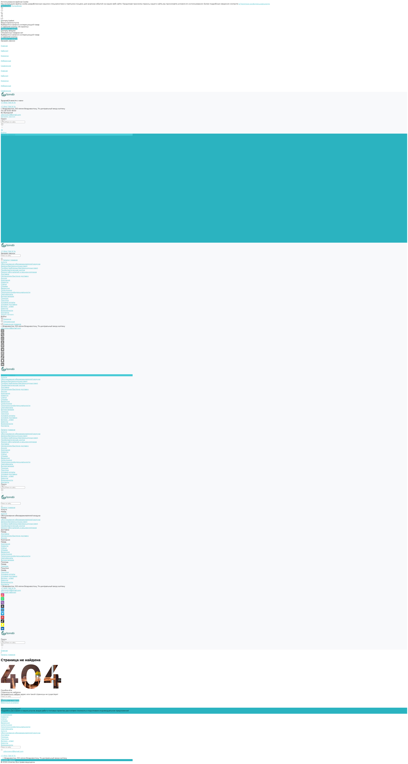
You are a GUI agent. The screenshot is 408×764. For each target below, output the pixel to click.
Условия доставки (9, 177)
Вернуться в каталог (10, 703)
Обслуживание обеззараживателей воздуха (20, 139)
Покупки (5, 173)
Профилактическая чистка (13, 145)
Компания (5, 209)
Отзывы (4, 159)
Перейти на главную (10, 701)
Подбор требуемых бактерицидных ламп (19, 143)
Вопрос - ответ (7, 179)
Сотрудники (6, 163)
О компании (6, 715)
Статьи (4, 157)
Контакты (5, 242)
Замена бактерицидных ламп (14, 141)
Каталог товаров (8, 189)
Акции (4, 207)
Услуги (4, 191)
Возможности (7, 183)
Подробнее (16, 6)
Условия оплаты (8, 175)
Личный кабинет (8, 592)
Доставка (5, 147)
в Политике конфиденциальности (254, 4)
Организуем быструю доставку (15, 149)
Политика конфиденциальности (15, 165)
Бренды (4, 181)
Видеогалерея (7, 225)
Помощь (4, 228)
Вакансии (5, 161)
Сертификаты (7, 167)
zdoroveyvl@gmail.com (11, 115)
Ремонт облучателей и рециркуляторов (19, 201)
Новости (4, 155)
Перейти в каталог (9, 29)
